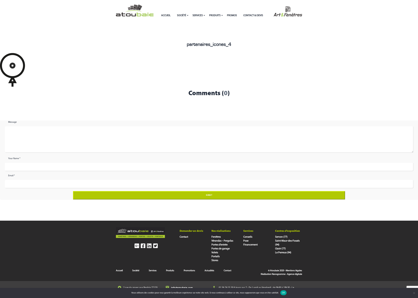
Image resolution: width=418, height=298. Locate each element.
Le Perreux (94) (283, 252)
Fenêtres (216, 237)
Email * (11, 175)
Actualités (209, 270)
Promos (232, 15)
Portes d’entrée (219, 244)
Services (198, 15)
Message (12, 122)
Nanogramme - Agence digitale (287, 274)
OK (283, 292)
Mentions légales (294, 270)
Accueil (166, 15)
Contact (184, 237)
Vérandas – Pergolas (222, 241)
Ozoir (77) (280, 248)
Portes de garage (220, 248)
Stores (214, 260)
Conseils (247, 237)
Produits (215, 15)
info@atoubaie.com (182, 287)
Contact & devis (253, 15)
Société (181, 15)
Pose (246, 241)
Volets (214, 252)
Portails (215, 256)
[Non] (414, 293)
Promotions (189, 270)
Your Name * (14, 158)
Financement (250, 244)
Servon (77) (281, 237)
